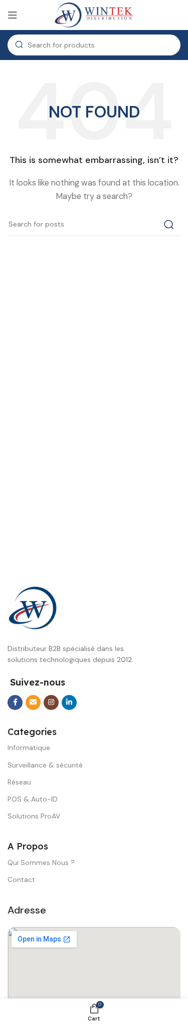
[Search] (168, 224)
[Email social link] (33, 702)
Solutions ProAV (34, 816)
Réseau (19, 782)
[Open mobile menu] (13, 15)
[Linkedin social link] (69, 702)
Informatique (29, 747)
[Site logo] (94, 15)
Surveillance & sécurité (45, 765)
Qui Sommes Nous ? (41, 862)
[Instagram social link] (51, 702)
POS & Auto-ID (33, 799)
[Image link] (33, 607)
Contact (21, 879)
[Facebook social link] (15, 702)
